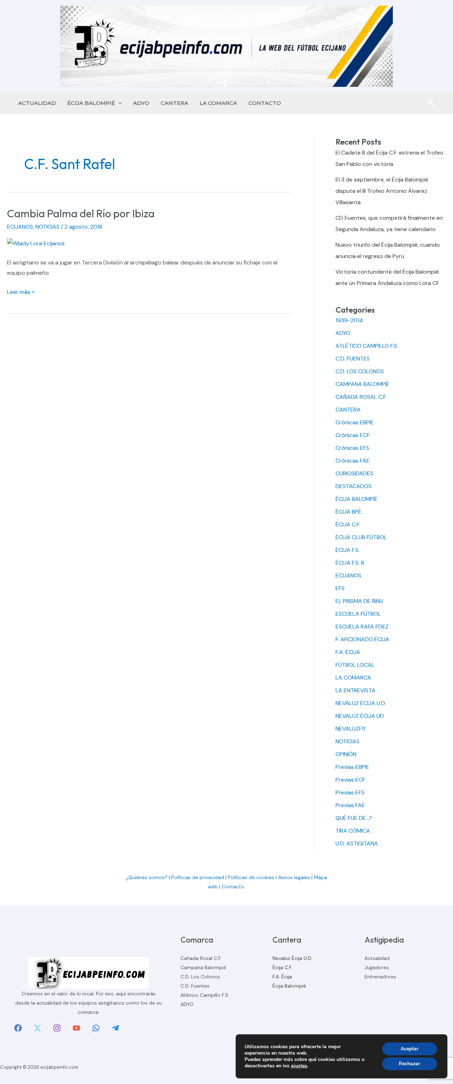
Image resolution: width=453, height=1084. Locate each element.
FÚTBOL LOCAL (355, 665)
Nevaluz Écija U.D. (292, 958)
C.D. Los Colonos (200, 976)
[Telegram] (115, 1028)
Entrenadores (380, 976)
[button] (118, 103)
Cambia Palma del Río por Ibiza (81, 213)
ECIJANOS (20, 226)
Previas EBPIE (352, 767)
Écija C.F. (282, 967)
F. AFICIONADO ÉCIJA (362, 639)
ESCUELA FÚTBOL (358, 614)
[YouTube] (76, 1028)
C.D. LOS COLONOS (360, 371)
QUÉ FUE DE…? (354, 818)
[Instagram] (57, 1028)
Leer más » (20, 292)
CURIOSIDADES (354, 473)
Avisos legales (294, 877)
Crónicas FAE (352, 460)
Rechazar (409, 1063)
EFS (340, 588)
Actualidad (377, 958)
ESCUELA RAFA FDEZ (362, 626)
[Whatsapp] (96, 1028)
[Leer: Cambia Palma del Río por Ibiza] (36, 243)
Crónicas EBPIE (355, 422)
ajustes (299, 1066)
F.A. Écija (282, 976)
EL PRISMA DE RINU (359, 601)
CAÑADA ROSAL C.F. (361, 397)
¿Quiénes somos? (146, 877)
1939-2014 (349, 320)
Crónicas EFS (352, 448)
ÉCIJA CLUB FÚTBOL (361, 537)
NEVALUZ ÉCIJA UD (360, 716)
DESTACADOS (354, 486)
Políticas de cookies (251, 877)
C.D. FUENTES (353, 358)
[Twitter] (37, 1028)
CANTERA (174, 103)
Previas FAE (350, 805)
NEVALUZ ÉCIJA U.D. (361, 703)
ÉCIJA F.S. (348, 550)
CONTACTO (264, 103)
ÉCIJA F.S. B (350, 562)
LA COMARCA (218, 103)
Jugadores (377, 967)
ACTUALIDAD (37, 103)
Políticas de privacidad (197, 877)
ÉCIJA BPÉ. (349, 511)
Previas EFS (350, 792)
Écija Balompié (289, 986)
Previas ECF (350, 779)
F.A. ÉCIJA (348, 652)
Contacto (234, 886)
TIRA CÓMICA (353, 830)
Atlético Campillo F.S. (204, 995)
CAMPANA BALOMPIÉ (362, 384)
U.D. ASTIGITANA (357, 843)
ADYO (141, 103)
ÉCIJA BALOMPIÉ (91, 103)
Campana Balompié (203, 967)
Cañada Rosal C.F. (201, 958)
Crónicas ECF (353, 435)
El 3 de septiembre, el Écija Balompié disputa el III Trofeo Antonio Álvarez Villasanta (382, 191)
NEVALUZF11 (350, 728)
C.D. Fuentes (195, 986)
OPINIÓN (346, 754)
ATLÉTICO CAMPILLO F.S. (367, 346)
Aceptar (409, 1048)
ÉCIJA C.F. (348, 524)
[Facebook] (18, 1028)
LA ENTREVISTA (355, 690)
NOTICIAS (47, 226)
